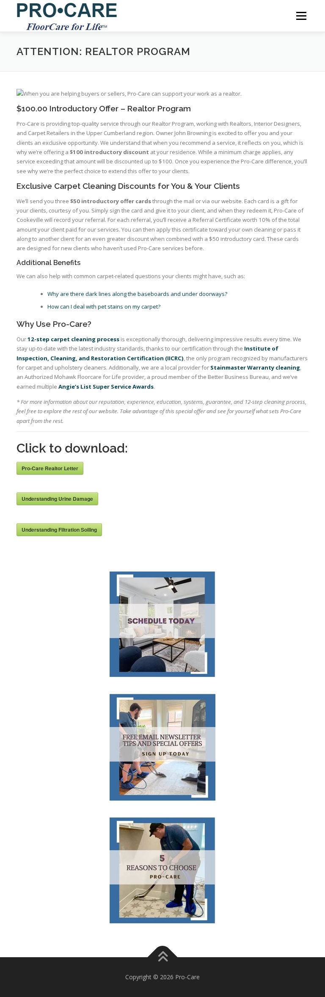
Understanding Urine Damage (57, 499)
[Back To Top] (163, 957)
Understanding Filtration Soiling (59, 529)
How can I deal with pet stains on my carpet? (103, 306)
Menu (301, 15)
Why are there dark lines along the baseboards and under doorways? (137, 294)
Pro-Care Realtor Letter (50, 468)
